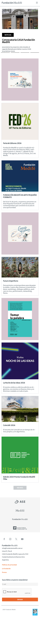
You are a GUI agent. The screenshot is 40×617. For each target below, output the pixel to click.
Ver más (20, 488)
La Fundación (6, 568)
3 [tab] (24, 50)
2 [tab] (15, 50)
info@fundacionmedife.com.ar (12, 548)
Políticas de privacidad (9, 565)
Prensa (4, 572)
